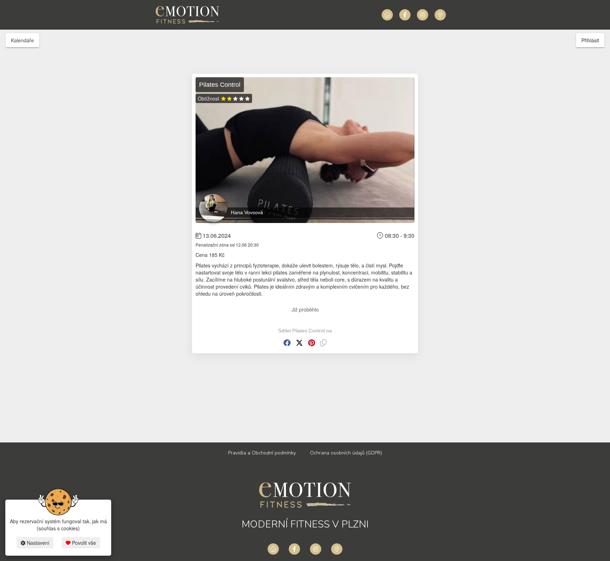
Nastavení (37, 542)
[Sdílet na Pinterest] (311, 343)
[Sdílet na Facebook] (287, 343)
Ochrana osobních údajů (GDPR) (346, 453)
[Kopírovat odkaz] (323, 343)
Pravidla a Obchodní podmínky (262, 453)
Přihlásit (590, 40)
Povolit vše (83, 542)
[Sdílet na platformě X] (299, 343)
